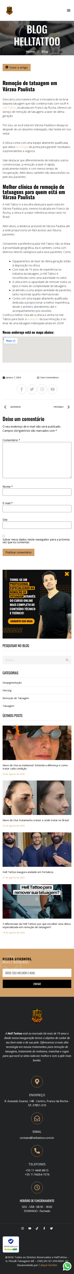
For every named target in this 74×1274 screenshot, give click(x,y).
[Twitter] (32, 389)
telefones (37, 1164)
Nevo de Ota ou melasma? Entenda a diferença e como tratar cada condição (35, 766)
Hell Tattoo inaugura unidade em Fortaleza (28, 872)
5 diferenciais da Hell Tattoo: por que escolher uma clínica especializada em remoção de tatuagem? (37, 925)
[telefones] (37, 1151)
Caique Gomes (48, 1265)
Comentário (11, 440)
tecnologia (21, 147)
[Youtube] (52, 389)
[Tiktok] (37, 1228)
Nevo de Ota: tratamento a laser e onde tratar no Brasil (36, 820)
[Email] (37, 1118)
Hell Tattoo (9, 108)
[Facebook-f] (21, 389)
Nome (8, 486)
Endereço (37, 1095)
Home (30, 51)
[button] (68, 10)
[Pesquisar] (67, 660)
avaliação (33, 319)
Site (5, 519)
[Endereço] (37, 1082)
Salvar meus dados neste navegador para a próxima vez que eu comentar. (36, 541)
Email (37, 1132)
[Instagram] (42, 389)
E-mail (8, 503)
